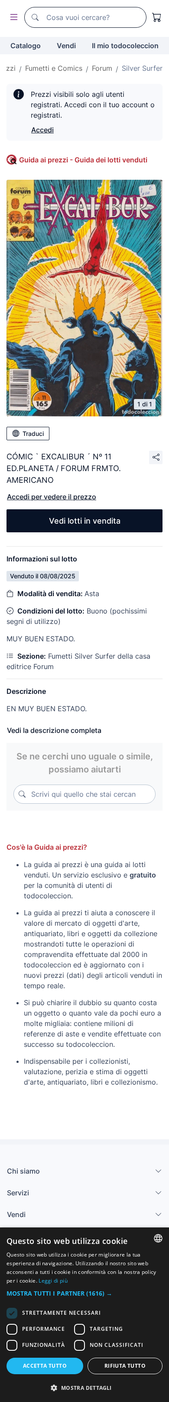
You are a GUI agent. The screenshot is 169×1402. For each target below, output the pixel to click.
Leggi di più (53, 1280)
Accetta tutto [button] (45, 1365)
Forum (102, 68)
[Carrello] (157, 17)
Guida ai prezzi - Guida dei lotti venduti (83, 159)
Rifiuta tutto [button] (125, 1365)
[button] (84, 1293)
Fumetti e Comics (53, 68)
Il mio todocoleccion (125, 45)
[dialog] (84, 1314)
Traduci (33, 433)
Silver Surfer (142, 68)
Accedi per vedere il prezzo (51, 496)
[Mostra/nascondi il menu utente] (12, 17)
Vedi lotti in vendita (84, 520)
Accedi (42, 129)
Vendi (66, 45)
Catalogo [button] (25, 45)
